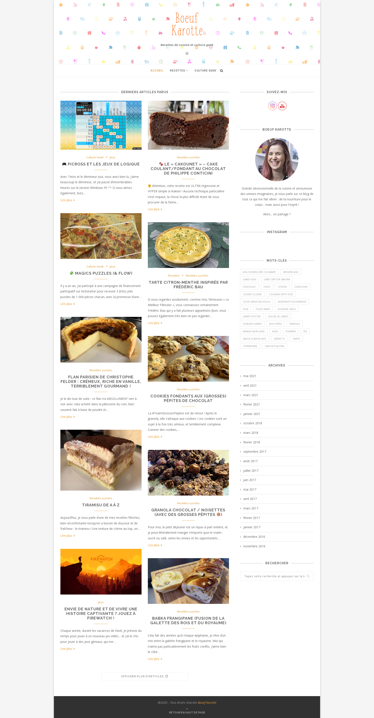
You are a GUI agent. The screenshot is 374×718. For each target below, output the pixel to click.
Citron (282, 286)
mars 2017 (250, 508)
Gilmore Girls (286, 309)
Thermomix (250, 346)
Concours (301, 286)
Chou (266, 286)
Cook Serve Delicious (256, 301)
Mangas (295, 323)
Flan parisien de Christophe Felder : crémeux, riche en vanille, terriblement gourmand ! (101, 381)
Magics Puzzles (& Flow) (103, 273)
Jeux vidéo (275, 323)
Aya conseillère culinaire (259, 272)
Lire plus (66, 200)
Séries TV (279, 338)
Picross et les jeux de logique (103, 164)
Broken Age (290, 272)
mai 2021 (249, 376)
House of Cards (278, 316)
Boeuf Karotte (207, 702)
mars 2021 (250, 395)
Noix (275, 331)
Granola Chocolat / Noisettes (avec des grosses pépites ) (188, 512)
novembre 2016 (254, 546)
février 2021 (251, 404)
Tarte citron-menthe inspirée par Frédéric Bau (188, 284)
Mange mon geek (254, 331)
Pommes (290, 331)
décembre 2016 (254, 537)
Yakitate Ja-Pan (274, 346)
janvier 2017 (251, 527)
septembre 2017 (254, 451)
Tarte (296, 338)
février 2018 (251, 442)
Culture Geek (205, 70)
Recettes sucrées (188, 157)
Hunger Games (252, 323)
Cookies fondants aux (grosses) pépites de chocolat (188, 398)
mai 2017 (249, 489)
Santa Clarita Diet (254, 338)
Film (245, 309)
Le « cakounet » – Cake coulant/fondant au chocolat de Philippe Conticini (188, 168)
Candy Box (249, 279)
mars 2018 (250, 433)
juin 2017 (249, 480)
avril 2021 (250, 385)
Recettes (177, 70)
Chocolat (249, 286)
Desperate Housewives (292, 301)
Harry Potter (252, 316)
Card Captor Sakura (277, 279)
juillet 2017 (250, 470)
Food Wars (263, 309)
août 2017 (250, 461)
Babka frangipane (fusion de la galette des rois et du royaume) (188, 620)
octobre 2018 (252, 423)
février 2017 (251, 518)
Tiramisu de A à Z (101, 505)
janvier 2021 (251, 414)
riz (305, 331)
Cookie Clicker (252, 294)
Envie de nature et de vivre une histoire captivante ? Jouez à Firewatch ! (100, 613)
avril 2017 (250, 499)
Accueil (156, 70)
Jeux (112, 157)
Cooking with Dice (281, 294)
